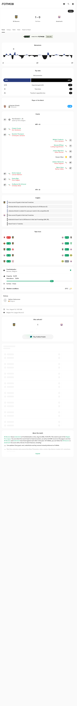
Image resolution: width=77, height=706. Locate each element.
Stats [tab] (18, 29)
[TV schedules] (64, 4)
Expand (38, 453)
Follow (70, 11)
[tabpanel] (38, 232)
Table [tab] (14, 29)
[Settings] (73, 4)
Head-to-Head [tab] (26, 29)
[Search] (68, 4)
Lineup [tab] (9, 29)
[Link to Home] (8, 4)
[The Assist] (38, 36)
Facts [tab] (3, 29)
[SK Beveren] (14, 325)
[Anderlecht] (61, 325)
